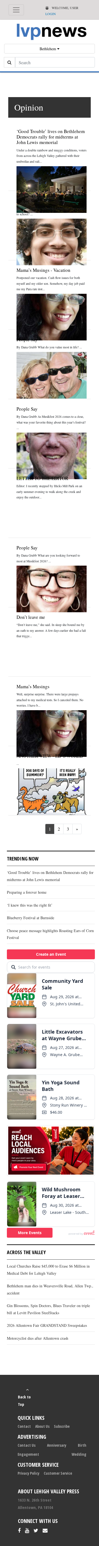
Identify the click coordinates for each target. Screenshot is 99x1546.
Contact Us (26, 1445)
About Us (42, 1426)
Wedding (79, 1454)
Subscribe (62, 1426)
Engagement (28, 1454)
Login (50, 14)
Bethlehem (48, 48)
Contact (24, 1426)
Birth (82, 1445)
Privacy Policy (28, 1473)
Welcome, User (64, 7)
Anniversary (56, 1445)
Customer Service (58, 1473)
